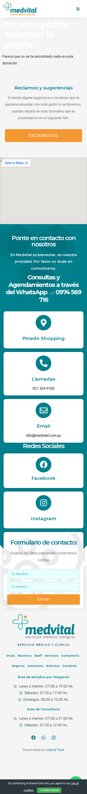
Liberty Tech (55, 750)
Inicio (10, 655)
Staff (38, 655)
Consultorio (70, 655)
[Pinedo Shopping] (43, 322)
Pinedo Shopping (43, 338)
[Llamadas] (43, 363)
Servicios (51, 655)
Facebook (43, 478)
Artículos (53, 666)
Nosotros (25, 655)
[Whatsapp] (43, 737)
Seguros (18, 666)
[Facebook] (43, 464)
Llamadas (43, 379)
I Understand (49, 790)
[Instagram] (43, 503)
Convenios (35, 666)
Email (43, 426)
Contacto (69, 666)
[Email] (43, 410)
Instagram (43, 518)
